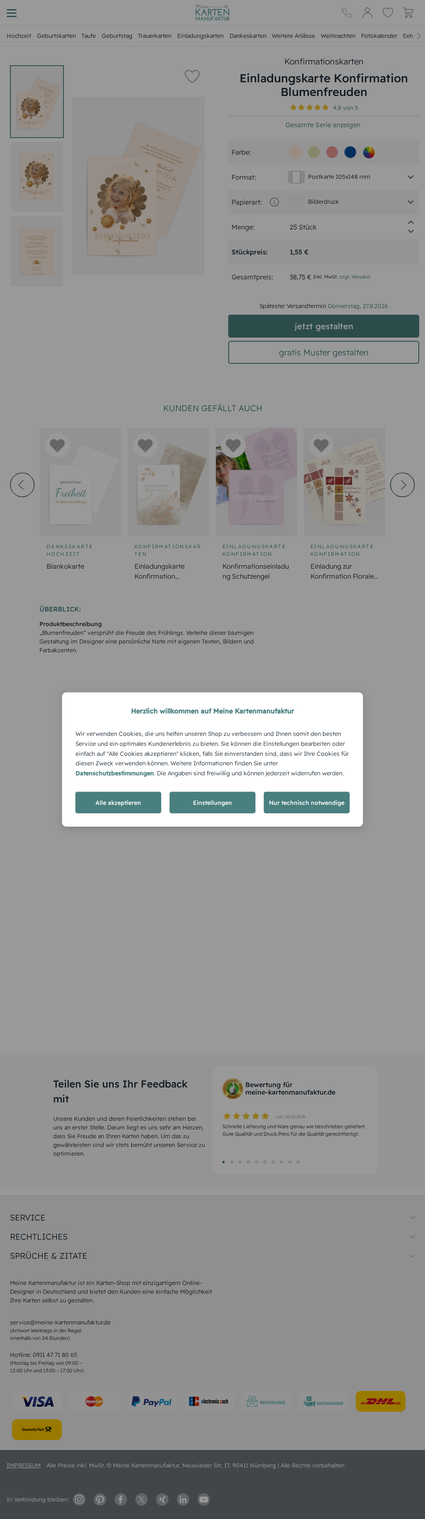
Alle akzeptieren (118, 802)
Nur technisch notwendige (306, 802)
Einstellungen (212, 802)
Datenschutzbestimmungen (115, 773)
